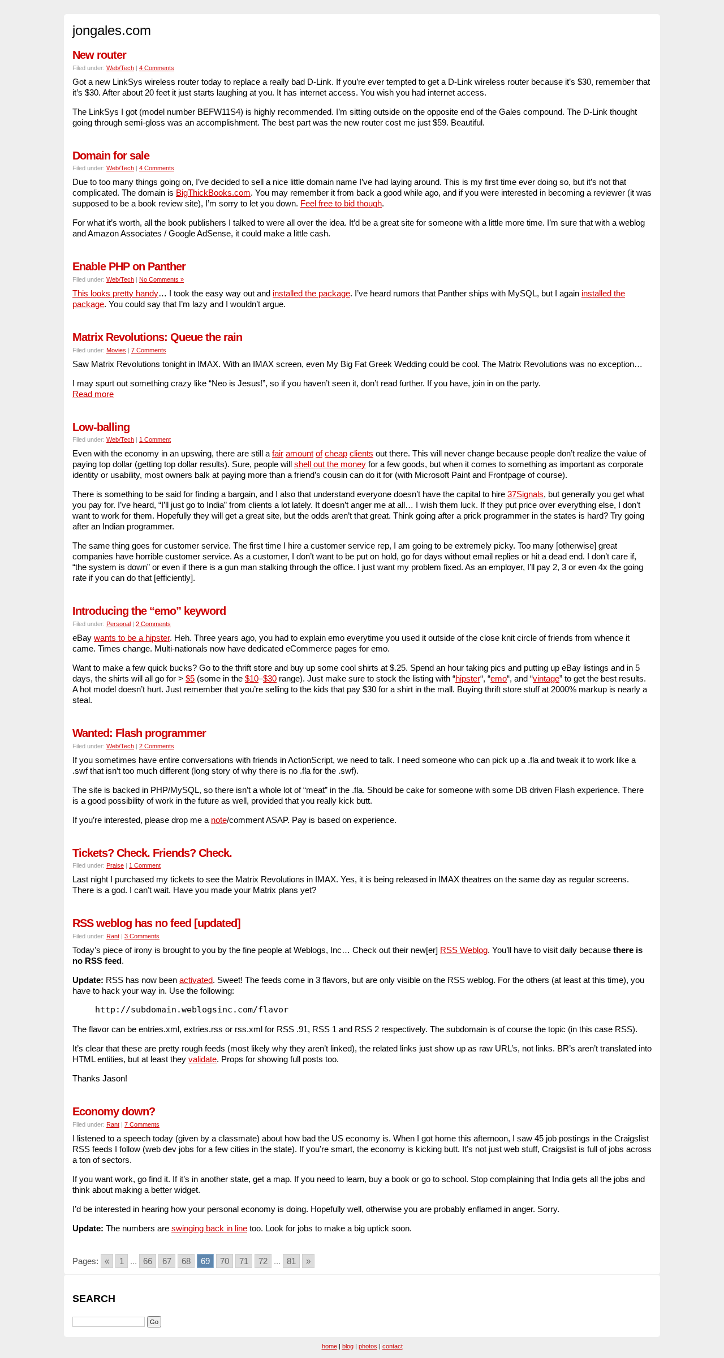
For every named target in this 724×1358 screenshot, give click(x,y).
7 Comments (148, 350)
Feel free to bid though (341, 203)
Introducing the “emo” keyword (149, 611)
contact (392, 1346)
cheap (336, 453)
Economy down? (113, 1111)
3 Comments (142, 936)
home (329, 1346)
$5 (190, 678)
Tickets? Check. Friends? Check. (152, 853)
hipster (467, 678)
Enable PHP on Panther (129, 266)
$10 (251, 678)
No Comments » (161, 279)
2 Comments (153, 623)
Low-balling (101, 427)
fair (277, 453)
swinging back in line (209, 1228)
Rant (112, 936)
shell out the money (330, 464)
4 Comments (156, 67)
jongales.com (111, 30)
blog (348, 1346)
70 (224, 1261)
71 (243, 1261)
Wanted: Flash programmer (139, 733)
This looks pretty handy (115, 293)
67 (166, 1261)
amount (299, 453)
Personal (118, 623)
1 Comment (155, 439)
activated (196, 980)
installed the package (311, 293)
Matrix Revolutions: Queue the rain (157, 337)
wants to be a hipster (132, 638)
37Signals (525, 494)
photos (368, 1346)
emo (498, 678)
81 (291, 1261)
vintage (546, 678)
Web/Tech (120, 67)
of (319, 453)
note (219, 820)
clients (361, 453)
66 (147, 1261)
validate (202, 1059)
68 (186, 1261)
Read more (93, 394)
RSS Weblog (464, 950)
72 (263, 1261)
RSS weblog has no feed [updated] (156, 923)
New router (99, 55)
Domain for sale (110, 155)
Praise (115, 865)
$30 (270, 678)
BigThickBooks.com (213, 192)
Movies (116, 350)
